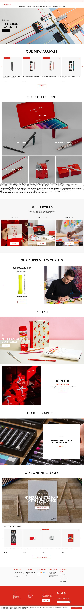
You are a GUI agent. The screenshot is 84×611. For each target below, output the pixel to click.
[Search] (38, 4)
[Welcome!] (7, 5)
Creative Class (62, 6)
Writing (29, 6)
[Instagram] (58, 593)
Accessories (39, 6)
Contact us (46, 600)
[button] (2, 66)
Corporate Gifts (16, 597)
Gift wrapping (16, 596)
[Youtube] (65, 593)
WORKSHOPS (55, 6)
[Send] (69, 602)
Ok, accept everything (76, 607)
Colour (33, 6)
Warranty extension (17, 598)
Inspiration (30, 596)
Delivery (15, 594)
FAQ (29, 593)
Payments (15, 593)
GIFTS (44, 6)
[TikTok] (62, 593)
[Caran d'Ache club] (21, 385)
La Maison (30, 594)
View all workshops (42, 557)
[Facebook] (60, 593)
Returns (15, 595)
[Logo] (53, 569)
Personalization (22, 6)
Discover (6, 30)
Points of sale (30, 595)
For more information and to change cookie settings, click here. (18, 608)
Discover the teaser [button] (42, 507)
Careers (29, 597)
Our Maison (48, 6)
